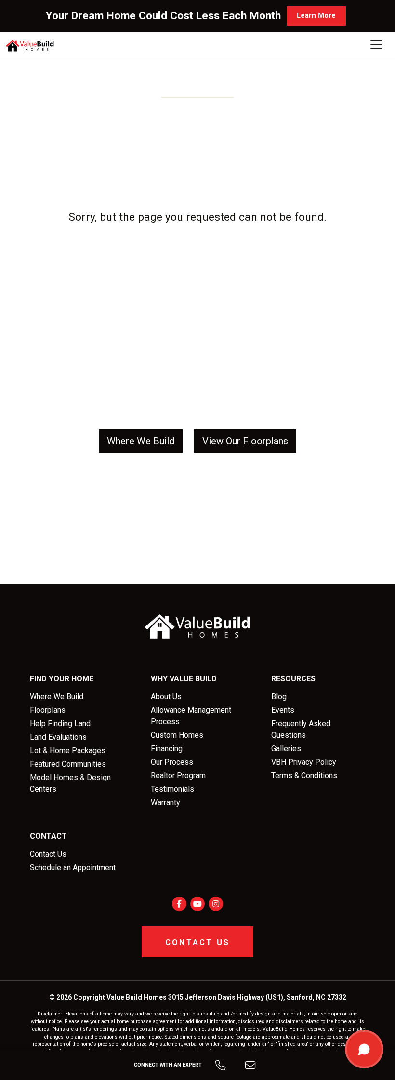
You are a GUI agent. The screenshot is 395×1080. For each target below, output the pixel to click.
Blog (279, 696)
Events (282, 710)
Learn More (316, 16)
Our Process (172, 762)
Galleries (286, 748)
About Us (166, 696)
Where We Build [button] (140, 441)
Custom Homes (177, 735)
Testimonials (172, 789)
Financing (167, 748)
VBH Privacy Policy (303, 762)
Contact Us (48, 854)
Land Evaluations (58, 737)
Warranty (165, 802)
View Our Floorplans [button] (245, 441)
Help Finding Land (60, 723)
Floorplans (48, 710)
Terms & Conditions (304, 775)
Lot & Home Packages (67, 750)
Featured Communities (68, 763)
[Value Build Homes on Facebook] (179, 904)
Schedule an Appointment (73, 867)
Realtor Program (178, 775)
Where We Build (56, 696)
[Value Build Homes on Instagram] (216, 904)
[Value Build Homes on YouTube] (197, 904)
